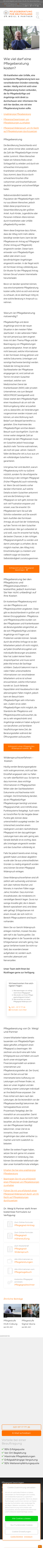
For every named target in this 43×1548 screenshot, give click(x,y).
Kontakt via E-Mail (19, 1010)
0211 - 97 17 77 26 (21, 5)
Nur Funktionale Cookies (21, 1525)
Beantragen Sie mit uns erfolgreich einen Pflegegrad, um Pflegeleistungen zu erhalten (21, 1182)
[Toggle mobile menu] (37, 13)
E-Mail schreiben (21, 1433)
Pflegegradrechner (24, 1282)
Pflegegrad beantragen (13, 1482)
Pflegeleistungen (23, 1261)
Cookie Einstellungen (21, 1531)
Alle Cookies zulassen (21, 1518)
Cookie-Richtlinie (17, 1536)
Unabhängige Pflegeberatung (17, 114)
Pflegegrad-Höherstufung (23, 1235)
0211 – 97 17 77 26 (18, 1007)
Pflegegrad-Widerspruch (21, 1249)
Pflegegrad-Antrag (24, 1224)
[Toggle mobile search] (37, 17)
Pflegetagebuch (24, 1271)
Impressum (28, 1536)
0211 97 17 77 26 (21, 1427)
